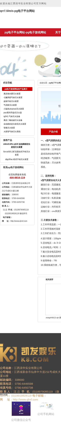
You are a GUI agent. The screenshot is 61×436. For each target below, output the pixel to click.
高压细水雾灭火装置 (12, 94)
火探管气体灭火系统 (12, 132)
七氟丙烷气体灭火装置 (13, 97)
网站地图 (4, 395)
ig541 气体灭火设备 (12, 116)
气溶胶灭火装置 (10, 105)
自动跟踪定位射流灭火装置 (15, 124)
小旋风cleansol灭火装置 (14, 109)
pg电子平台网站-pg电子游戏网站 (25, 32)
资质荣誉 (10, 40)
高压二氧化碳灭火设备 (13, 120)
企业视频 (30, 40)
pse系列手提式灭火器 (13, 113)
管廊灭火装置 (9, 128)
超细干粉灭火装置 (11, 101)
